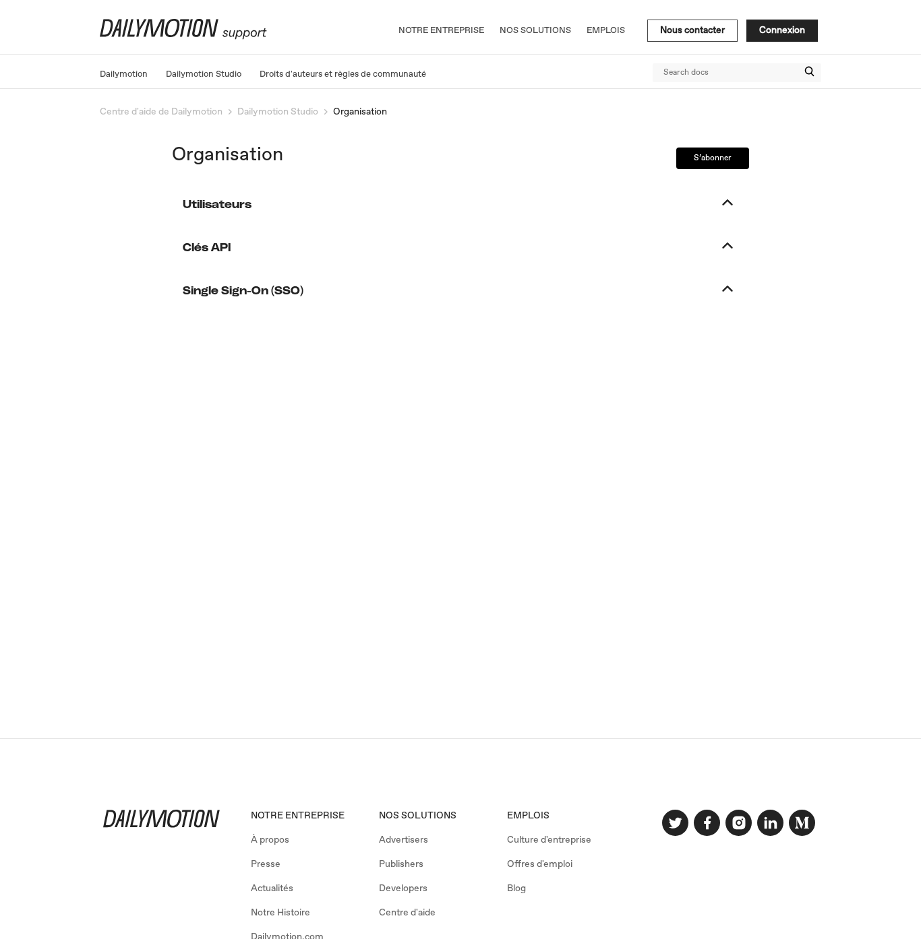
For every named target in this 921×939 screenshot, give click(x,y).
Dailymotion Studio (203, 74)
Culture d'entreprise (549, 840)
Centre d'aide (407, 913)
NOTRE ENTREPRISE (298, 816)
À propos (270, 840)
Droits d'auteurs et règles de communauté (343, 74)
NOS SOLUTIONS (417, 816)
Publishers (401, 864)
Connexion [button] (782, 30)
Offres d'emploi (539, 864)
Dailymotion (124, 74)
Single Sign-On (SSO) (243, 291)
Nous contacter (692, 30)
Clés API (207, 247)
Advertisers (403, 840)
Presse (265, 864)
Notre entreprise (441, 30)
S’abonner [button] (713, 158)
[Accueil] (181, 37)
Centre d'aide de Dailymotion (161, 112)
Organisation (360, 112)
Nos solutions (535, 30)
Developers (403, 888)
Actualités (272, 888)
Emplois (606, 30)
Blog (516, 888)
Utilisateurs (217, 204)
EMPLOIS (528, 816)
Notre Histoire (280, 913)
